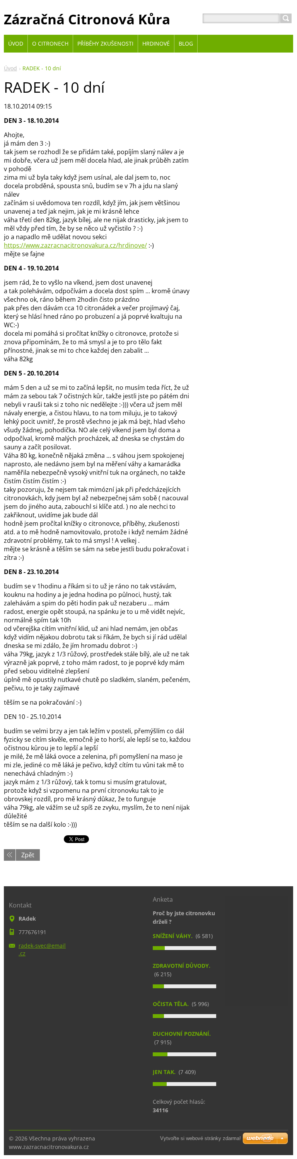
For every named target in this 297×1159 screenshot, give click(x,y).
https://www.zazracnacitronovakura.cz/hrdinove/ (75, 245)
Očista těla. (171, 1004)
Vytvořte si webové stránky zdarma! (200, 1138)
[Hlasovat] (184, 948)
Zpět (27, 855)
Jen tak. (165, 1072)
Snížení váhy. (173, 936)
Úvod (10, 68)
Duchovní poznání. (182, 1033)
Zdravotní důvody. (181, 965)
